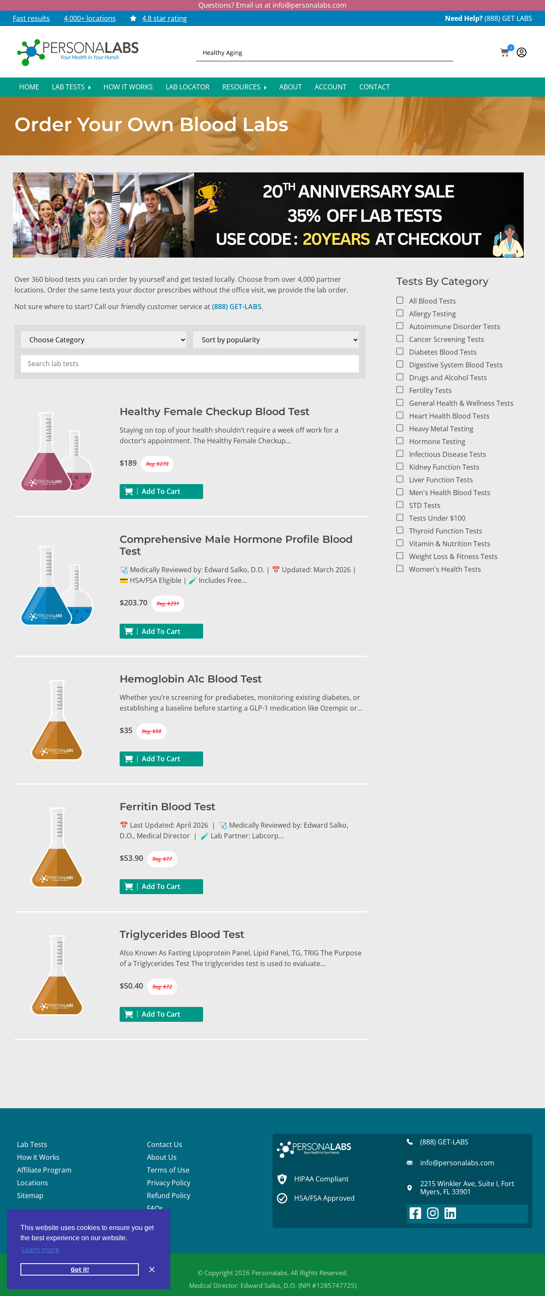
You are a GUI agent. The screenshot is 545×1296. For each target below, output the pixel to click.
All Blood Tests (432, 301)
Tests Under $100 (437, 518)
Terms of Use (168, 1170)
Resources (242, 87)
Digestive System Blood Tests (456, 365)
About (290, 87)
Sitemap (30, 1195)
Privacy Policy (168, 1182)
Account (331, 87)
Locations (32, 1182)
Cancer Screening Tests (446, 339)
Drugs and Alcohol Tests (448, 377)
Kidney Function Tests (444, 467)
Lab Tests (69, 87)
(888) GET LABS (508, 18)
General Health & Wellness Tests (461, 403)
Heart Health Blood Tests (449, 416)
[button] (504, 53)
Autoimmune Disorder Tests (454, 326)
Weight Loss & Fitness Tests (453, 556)
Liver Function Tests (441, 480)
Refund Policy (168, 1195)
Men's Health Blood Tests (449, 492)
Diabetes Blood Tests (443, 352)
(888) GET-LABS (236, 306)
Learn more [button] (40, 1249)
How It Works (128, 87)
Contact (374, 87)
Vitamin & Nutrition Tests (449, 543)
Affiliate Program (44, 1170)
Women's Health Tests (445, 569)
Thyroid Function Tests (445, 531)
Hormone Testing (437, 441)
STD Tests (425, 505)
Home (29, 87)
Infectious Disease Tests (447, 454)
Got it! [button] (80, 1269)
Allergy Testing (432, 313)
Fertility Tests (430, 390)
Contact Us (164, 1144)
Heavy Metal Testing (441, 428)
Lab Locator (187, 87)
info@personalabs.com (309, 5)
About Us (162, 1157)
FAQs (155, 1208)
